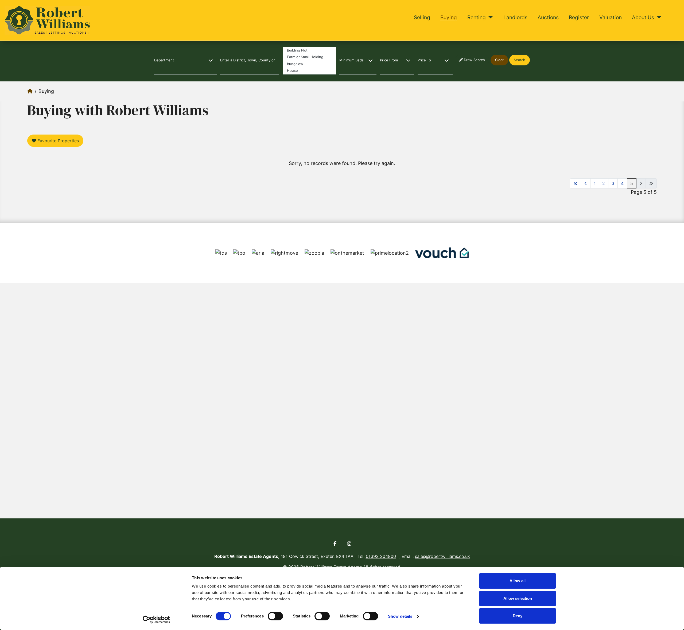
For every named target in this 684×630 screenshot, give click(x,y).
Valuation (610, 17)
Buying (448, 17)
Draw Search (474, 60)
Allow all (518, 580)
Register (579, 17)
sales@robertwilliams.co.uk (442, 556)
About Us (643, 17)
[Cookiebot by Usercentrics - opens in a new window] (156, 620)
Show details (400, 616)
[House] (309, 70)
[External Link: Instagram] (349, 544)
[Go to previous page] (585, 183)
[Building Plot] (309, 50)
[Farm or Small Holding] (309, 56)
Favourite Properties (57, 140)
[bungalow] (309, 63)
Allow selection (517, 598)
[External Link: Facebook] (335, 544)
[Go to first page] (575, 183)
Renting (476, 17)
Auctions (548, 17)
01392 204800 (381, 556)
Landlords (515, 17)
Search (519, 60)
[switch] (275, 616)
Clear (499, 60)
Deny (517, 615)
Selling (422, 17)
